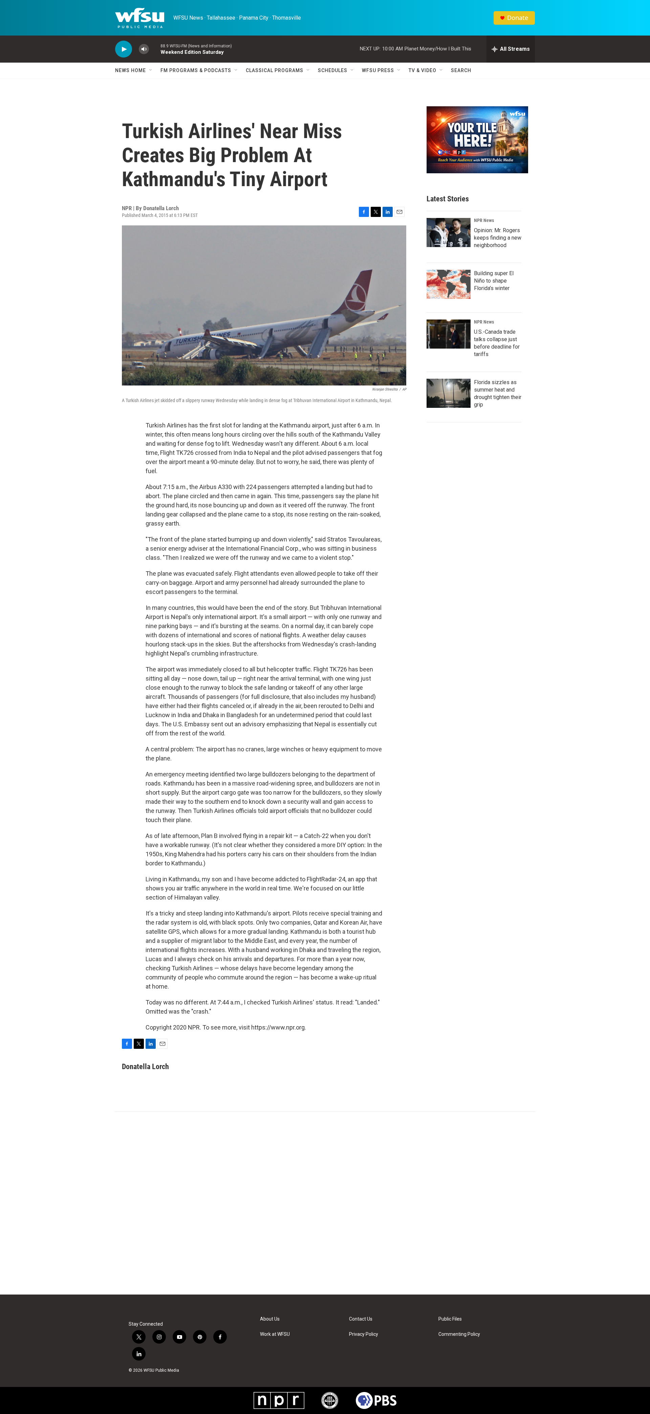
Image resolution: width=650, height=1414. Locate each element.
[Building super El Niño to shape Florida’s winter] (449, 284)
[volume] (144, 49)
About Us (270, 1319)
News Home (130, 70)
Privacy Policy (363, 1334)
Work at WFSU (275, 1334)
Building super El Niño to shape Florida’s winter (494, 280)
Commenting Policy (459, 1334)
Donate (517, 17)
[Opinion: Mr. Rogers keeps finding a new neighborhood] (449, 232)
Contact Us (360, 1319)
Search (461, 70)
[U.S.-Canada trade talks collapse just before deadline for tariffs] (449, 334)
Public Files (450, 1319)
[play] (123, 49)
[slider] (155, 48)
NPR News (484, 220)
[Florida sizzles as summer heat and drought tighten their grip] (449, 393)
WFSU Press (378, 70)
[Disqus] (325, 1203)
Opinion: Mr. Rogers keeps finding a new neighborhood (497, 237)
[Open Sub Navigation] (151, 70)
